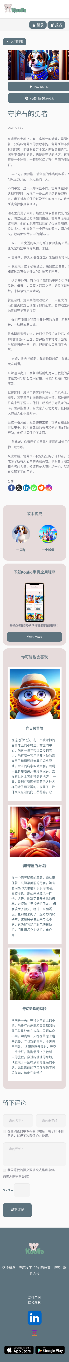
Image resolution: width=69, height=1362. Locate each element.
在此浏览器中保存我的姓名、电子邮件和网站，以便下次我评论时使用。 (35, 1133)
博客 (57, 1268)
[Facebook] (11, 487)
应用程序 (25, 1268)
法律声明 (34, 1297)
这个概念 (9, 1268)
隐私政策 (34, 1303)
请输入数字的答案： (17, 1176)
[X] (19, 487)
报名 (58, 25)
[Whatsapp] (33, 487)
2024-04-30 (15, 127)
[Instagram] (48, 487)
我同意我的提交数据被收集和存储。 (32, 1170)
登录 (40, 25)
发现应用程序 (34, 637)
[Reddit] (41, 487)
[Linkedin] (26, 487)
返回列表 (16, 42)
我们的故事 (42, 1268)
